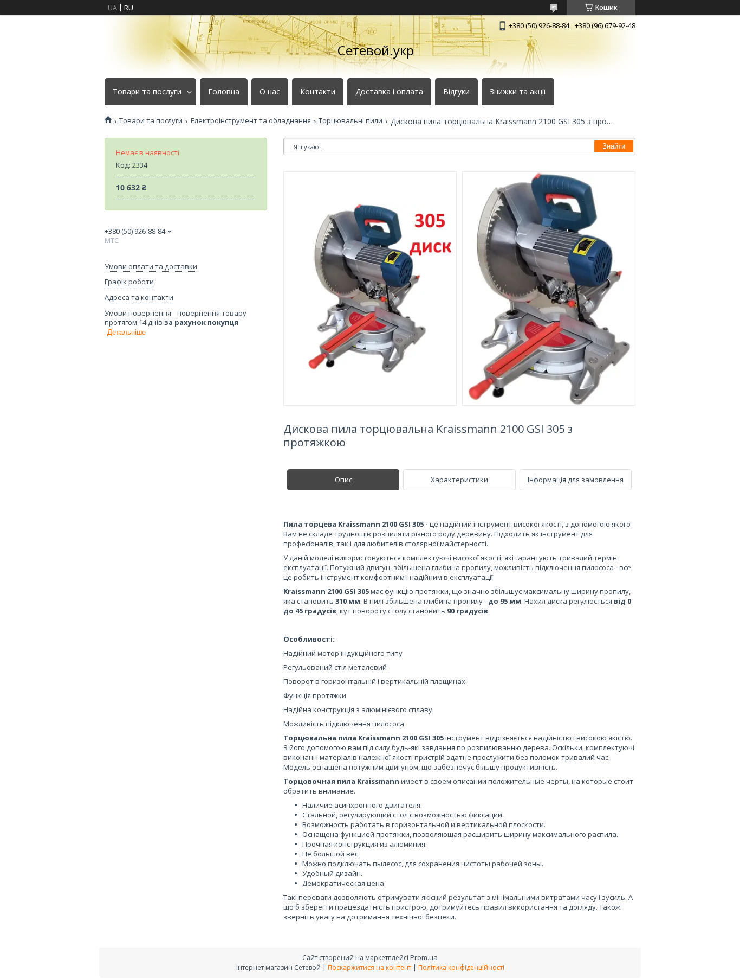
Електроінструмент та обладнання (251, 120)
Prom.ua (424, 957)
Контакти (317, 92)
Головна (223, 92)
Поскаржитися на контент (369, 967)
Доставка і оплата (389, 92)
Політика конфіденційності (461, 967)
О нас (269, 92)
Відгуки (456, 92)
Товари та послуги (147, 92)
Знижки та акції (518, 92)
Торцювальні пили (350, 120)
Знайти (613, 146)
